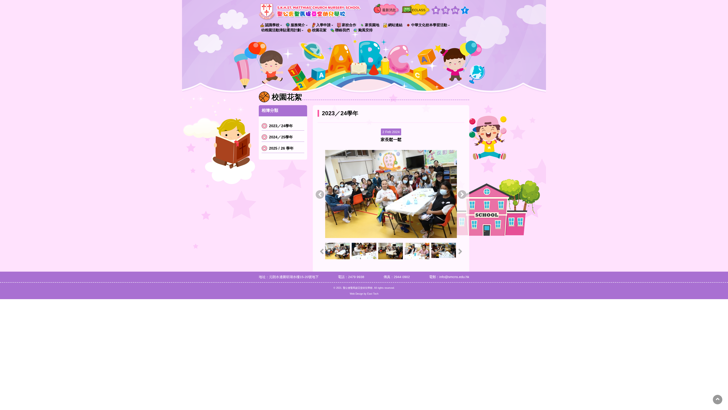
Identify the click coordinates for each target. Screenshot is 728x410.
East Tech (372, 293)
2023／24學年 (281, 126)
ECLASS (418, 10)
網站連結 (395, 25)
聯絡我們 (342, 30)
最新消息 (389, 10)
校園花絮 (319, 30)
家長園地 (372, 25)
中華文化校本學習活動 (429, 25)
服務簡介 (298, 25)
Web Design (356, 293)
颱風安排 (365, 30)
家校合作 (349, 25)
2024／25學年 (281, 137)
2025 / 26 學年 (281, 148)
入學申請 (323, 25)
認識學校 (272, 25)
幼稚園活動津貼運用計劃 (281, 30)
